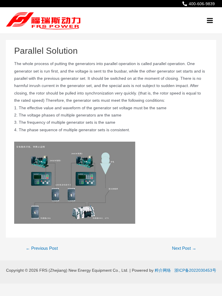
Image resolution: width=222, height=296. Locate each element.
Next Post (184, 248)
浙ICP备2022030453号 (194, 270)
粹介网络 (163, 270)
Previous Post (42, 248)
